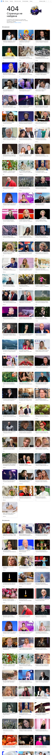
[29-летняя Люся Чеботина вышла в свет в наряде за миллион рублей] (26, 200)
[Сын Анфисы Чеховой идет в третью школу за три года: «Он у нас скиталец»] (42, 710)
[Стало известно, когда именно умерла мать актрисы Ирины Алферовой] (9, 444)
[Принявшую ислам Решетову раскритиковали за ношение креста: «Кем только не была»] (42, 575)
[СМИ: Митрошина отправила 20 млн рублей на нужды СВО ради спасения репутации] (9, 151)
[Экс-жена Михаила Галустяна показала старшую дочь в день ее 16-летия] (26, 233)
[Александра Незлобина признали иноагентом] (26, 558)
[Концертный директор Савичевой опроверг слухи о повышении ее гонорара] (9, 200)
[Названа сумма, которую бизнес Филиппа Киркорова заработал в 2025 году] (42, 249)
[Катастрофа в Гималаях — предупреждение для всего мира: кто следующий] (42, 53)
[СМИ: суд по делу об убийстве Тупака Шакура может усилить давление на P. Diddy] (26, 542)
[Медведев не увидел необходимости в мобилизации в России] (9, 265)
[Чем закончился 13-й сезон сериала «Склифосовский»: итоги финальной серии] (42, 461)
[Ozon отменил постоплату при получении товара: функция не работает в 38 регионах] (9, 558)
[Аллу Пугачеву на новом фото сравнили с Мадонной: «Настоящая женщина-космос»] (9, 249)
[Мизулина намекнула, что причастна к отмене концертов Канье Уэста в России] (9, 70)
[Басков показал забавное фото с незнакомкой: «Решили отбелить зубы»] (9, 330)
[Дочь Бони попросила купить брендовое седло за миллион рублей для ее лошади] (42, 477)
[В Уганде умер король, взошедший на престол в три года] (42, 167)
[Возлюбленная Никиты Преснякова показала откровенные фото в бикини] (42, 200)
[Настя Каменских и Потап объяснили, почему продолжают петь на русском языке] (26, 379)
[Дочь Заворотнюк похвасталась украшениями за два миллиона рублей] (9, 591)
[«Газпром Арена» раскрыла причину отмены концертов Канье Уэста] (9, 412)
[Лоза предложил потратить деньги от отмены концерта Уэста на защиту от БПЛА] (42, 395)
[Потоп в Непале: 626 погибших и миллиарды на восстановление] (9, 461)
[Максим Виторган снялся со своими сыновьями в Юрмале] (9, 281)
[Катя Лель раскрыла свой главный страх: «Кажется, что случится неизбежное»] (26, 330)
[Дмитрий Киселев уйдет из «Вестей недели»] (26, 628)
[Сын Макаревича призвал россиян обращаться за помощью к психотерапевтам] (26, 70)
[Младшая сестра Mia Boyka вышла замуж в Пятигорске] (26, 526)
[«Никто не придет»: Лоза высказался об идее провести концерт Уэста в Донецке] (9, 233)
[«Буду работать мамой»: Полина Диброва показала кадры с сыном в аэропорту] (9, 612)
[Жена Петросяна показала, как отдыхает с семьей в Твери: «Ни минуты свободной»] (42, 428)
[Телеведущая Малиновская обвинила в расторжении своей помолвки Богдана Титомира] (42, 509)
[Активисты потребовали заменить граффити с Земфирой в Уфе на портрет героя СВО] (42, 281)
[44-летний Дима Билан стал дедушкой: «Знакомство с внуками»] (9, 86)
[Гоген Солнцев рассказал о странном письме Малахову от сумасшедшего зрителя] (42, 628)
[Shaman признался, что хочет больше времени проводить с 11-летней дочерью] (26, 612)
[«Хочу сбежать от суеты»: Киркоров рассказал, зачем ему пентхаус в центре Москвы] (42, 542)
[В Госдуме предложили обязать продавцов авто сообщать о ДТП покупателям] (26, 395)
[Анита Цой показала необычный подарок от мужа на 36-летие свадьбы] (26, 151)
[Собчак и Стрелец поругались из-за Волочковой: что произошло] (42, 363)
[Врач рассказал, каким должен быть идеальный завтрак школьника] (9, 493)
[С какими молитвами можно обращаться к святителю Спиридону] (26, 37)
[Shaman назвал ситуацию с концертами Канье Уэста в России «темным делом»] (9, 314)
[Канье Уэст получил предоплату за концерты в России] (9, 428)
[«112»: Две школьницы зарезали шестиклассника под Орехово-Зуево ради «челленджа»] (9, 661)
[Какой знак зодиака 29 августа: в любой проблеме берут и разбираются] (26, 477)
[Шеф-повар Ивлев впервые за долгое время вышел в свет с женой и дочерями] (9, 363)
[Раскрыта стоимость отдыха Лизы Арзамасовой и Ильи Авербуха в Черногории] (42, 742)
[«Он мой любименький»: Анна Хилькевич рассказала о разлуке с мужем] (26, 591)
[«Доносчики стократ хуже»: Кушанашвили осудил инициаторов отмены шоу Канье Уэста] (42, 86)
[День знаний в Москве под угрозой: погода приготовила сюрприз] (42, 314)
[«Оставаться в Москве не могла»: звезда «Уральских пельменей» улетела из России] (26, 249)
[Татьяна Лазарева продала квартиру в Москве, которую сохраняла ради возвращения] (42, 216)
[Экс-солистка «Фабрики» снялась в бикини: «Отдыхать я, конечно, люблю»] (26, 265)
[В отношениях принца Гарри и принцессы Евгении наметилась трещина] (26, 135)
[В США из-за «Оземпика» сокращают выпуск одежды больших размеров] (42, 135)
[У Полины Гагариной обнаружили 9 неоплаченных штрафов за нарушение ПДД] (9, 395)
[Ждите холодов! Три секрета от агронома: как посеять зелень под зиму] (42, 412)
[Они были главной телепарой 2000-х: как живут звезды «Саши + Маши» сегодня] (42, 444)
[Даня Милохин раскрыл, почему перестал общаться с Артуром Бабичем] (42, 102)
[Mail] (1, 1)
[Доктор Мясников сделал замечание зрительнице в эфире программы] (9, 102)
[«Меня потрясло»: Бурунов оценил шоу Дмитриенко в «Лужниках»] (42, 330)
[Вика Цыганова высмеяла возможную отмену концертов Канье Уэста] (42, 661)
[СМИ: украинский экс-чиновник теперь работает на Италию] (42, 379)
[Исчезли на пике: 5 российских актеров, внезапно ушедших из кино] (26, 428)
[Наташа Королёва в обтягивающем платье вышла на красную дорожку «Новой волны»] (9, 628)
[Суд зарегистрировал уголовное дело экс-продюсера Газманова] (9, 542)
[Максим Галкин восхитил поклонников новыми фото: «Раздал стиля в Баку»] (42, 493)
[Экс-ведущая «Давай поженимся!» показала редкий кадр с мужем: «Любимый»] (26, 461)
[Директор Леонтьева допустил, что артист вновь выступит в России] (9, 477)
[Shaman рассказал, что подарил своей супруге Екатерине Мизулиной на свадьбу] (26, 86)
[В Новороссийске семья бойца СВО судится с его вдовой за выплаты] (26, 661)
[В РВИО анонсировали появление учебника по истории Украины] (26, 575)
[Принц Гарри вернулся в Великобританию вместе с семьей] (26, 412)
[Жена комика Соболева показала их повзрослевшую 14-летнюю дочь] (42, 526)
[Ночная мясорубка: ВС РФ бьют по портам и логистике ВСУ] (9, 575)
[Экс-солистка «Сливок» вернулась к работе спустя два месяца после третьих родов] (26, 347)
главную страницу (17, 22)
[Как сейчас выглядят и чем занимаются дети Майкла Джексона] (9, 526)
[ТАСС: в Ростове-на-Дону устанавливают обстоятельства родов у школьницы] (26, 53)
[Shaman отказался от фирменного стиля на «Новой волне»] (26, 102)
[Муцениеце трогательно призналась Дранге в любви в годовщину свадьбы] (9, 693)
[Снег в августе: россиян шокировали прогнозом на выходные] (26, 184)
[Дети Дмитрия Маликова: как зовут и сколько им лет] (26, 645)
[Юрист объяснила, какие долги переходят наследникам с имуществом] (9, 509)
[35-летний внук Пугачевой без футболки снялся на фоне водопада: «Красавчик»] (26, 444)
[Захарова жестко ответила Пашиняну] (9, 645)
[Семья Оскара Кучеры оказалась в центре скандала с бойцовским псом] (42, 37)
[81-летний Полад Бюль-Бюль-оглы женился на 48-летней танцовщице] (42, 677)
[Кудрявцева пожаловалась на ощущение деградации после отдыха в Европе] (26, 493)
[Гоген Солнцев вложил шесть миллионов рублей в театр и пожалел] (42, 119)
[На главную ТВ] (3, 1)
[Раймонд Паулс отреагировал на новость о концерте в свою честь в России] (9, 135)
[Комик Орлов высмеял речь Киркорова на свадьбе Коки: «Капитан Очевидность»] (42, 184)
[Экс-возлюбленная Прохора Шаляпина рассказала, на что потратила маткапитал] (9, 53)
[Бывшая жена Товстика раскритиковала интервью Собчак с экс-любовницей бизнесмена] (42, 151)
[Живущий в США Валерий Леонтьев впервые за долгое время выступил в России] (42, 726)
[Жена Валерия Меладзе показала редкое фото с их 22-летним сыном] (26, 298)
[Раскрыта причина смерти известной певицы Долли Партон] (42, 645)
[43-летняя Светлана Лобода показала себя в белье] (9, 119)
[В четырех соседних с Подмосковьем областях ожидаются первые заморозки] (26, 281)
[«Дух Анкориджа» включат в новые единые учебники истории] (9, 298)
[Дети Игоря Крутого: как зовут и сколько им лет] (9, 726)
